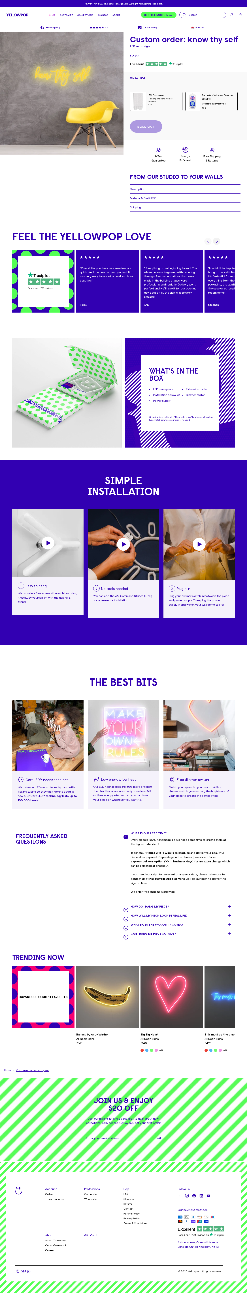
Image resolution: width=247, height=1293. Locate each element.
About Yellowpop (55, 1240)
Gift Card (90, 1235)
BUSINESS (102, 15)
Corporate (90, 1194)
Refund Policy (132, 1213)
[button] (138, 79)
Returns (128, 1203)
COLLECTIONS (85, 15)
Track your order (55, 1198)
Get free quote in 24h (159, 14)
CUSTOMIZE (66, 15)
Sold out (146, 126)
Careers (49, 1250)
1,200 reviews (45, 288)
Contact (128, 1208)
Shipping (129, 1198)
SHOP (52, 15)
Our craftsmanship (56, 1245)
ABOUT (116, 15)
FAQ (126, 1194)
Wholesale (90, 1198)
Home (7, 1070)
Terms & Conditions (135, 1223)
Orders (49, 1194)
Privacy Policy (132, 1218)
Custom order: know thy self (32, 1070)
